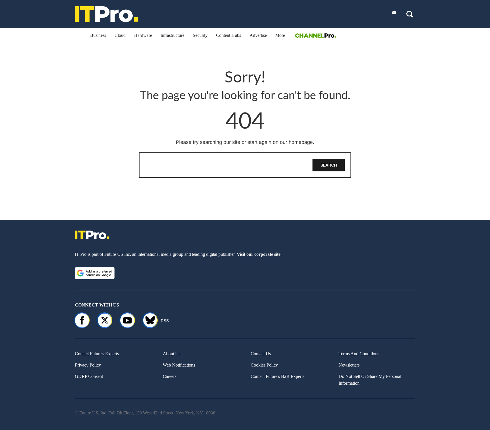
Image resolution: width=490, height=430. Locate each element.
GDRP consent (89, 376)
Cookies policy (264, 365)
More (280, 35)
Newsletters (349, 365)
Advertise (258, 35)
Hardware (143, 35)
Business (98, 35)
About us (171, 353)
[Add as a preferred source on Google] (95, 273)
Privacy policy (88, 365)
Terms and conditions (359, 353)
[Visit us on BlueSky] (147, 320)
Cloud (120, 35)
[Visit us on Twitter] (105, 320)
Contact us (261, 353)
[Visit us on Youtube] (127, 320)
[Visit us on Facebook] (82, 320)
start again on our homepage (280, 142)
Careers (169, 376)
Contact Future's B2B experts (277, 376)
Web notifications (179, 365)
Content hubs (228, 35)
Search (328, 165)
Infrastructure (172, 35)
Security (200, 35)
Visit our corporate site (258, 254)
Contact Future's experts (97, 353)
